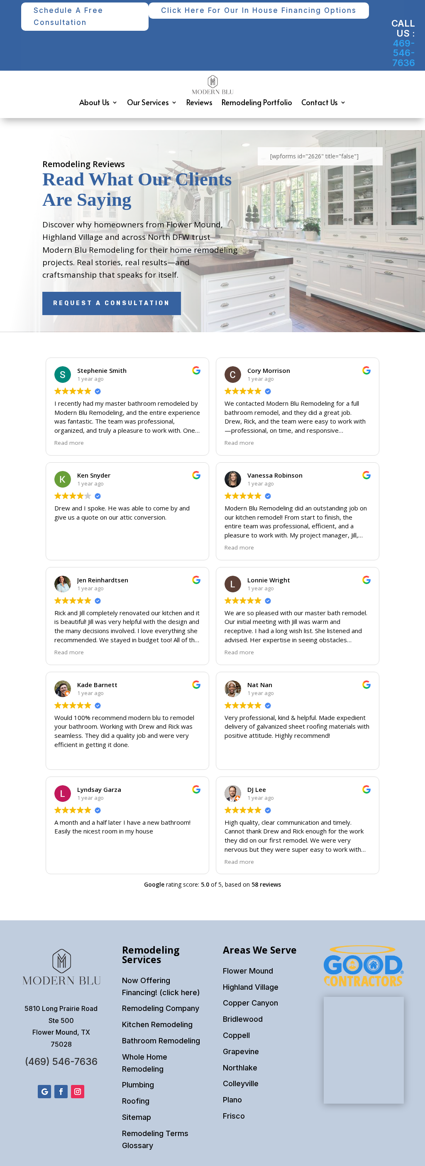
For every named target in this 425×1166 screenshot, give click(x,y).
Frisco (234, 1116)
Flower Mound (248, 970)
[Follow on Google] (44, 1091)
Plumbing (138, 1084)
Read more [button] (69, 442)
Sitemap (136, 1117)
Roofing (135, 1101)
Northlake (240, 1067)
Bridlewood (243, 1019)
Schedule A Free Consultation (68, 16)
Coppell (236, 1035)
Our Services (148, 102)
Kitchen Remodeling (157, 1024)
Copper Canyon (250, 1002)
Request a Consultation (111, 303)
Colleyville (241, 1083)
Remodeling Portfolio (257, 102)
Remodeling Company (160, 1008)
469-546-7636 (403, 53)
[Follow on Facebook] (61, 1091)
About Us (94, 102)
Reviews (199, 102)
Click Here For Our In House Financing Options (259, 10)
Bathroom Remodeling (161, 1040)
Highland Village (250, 987)
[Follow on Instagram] (77, 1091)
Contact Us (319, 102)
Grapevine (241, 1051)
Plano (232, 1099)
